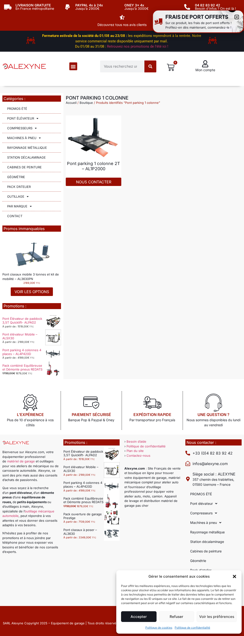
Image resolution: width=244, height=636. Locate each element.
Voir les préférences (216, 616)
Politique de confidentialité (192, 627)
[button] (234, 576)
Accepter (139, 616)
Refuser (176, 616)
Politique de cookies (158, 627)
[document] (122, 318)
